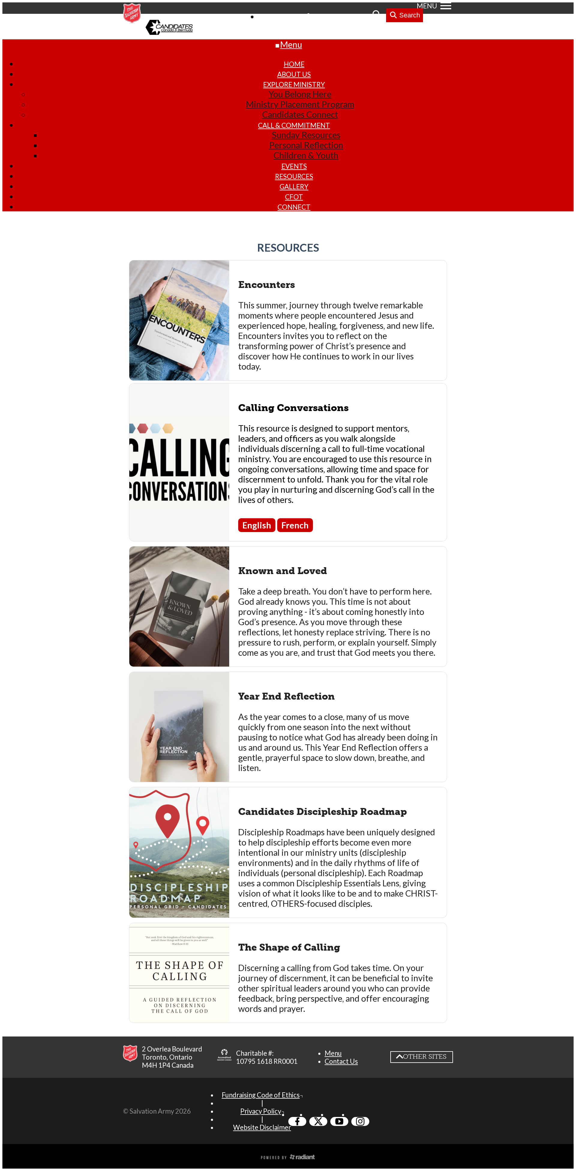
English (256, 525)
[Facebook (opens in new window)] (297, 1121)
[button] (333, 1053)
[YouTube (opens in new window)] (339, 1121)
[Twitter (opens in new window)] (318, 1121)
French (295, 525)
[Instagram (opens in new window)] (360, 1121)
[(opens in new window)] (224, 1057)
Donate (355, 16)
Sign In (324, 16)
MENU (427, 6)
